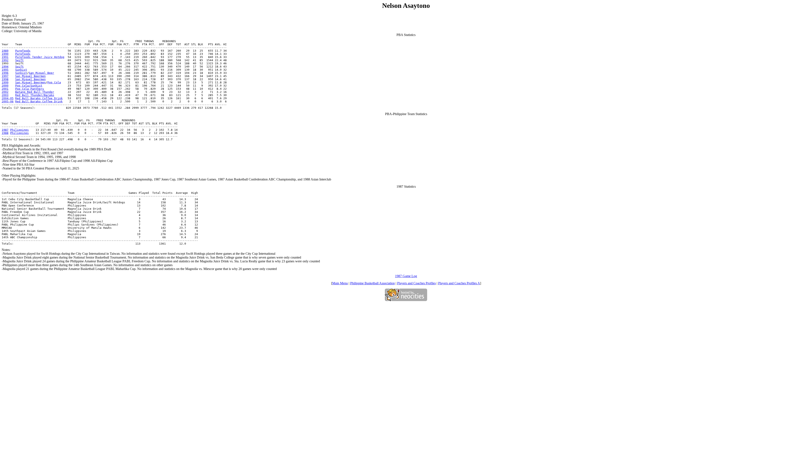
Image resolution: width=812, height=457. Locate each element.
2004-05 (8, 98)
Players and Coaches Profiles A (459, 283)
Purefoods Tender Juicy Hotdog (39, 57)
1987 (5, 129)
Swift (19, 60)
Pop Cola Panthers (29, 88)
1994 (5, 66)
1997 (5, 76)
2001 (5, 88)
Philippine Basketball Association (372, 283)
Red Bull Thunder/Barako (34, 95)
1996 (5, 72)
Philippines (19, 129)
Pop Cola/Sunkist (28, 85)
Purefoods (22, 50)
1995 (5, 69)
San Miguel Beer (41, 72)
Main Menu (340, 283)
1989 (5, 50)
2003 (5, 95)
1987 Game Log (406, 276)
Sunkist (21, 69)
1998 (5, 79)
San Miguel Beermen (30, 76)
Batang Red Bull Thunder (34, 92)
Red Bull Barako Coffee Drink (39, 98)
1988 (5, 133)
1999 (5, 82)
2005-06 (8, 101)
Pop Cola (54, 82)
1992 (5, 60)
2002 (5, 92)
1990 (5, 53)
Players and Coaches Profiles (416, 283)
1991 (5, 57)
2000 (5, 85)
